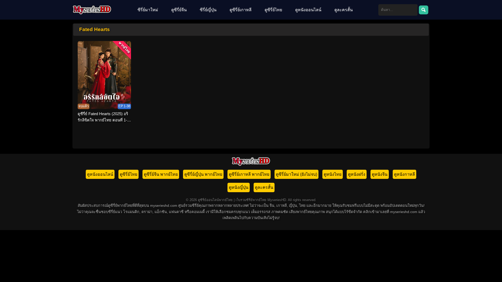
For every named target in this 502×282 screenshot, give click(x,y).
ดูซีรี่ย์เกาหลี (241, 10)
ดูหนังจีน (379, 174)
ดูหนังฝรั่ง (356, 174)
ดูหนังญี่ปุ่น (238, 187)
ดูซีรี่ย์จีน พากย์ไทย (161, 174)
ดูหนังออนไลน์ (308, 10)
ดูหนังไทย (332, 174)
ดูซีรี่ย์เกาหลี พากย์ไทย (249, 174)
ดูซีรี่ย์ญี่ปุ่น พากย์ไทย (203, 174)
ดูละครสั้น (343, 10)
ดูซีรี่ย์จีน (179, 10)
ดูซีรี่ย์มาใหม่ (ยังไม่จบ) (296, 174)
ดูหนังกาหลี (404, 174)
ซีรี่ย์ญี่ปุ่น (208, 10)
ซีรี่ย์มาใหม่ (148, 10)
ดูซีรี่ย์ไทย (273, 10)
